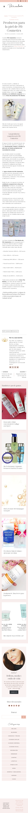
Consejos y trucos (14, 735)
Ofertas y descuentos (14, 771)
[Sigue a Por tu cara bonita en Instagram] (15, 367)
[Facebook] (21, 1)
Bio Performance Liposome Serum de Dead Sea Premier (13, 467)
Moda (14, 768)
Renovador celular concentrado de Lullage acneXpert (11, 424)
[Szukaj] (23, 717)
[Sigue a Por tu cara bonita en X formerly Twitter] (13, 367)
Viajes (14, 779)
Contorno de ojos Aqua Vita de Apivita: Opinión (7, 374)
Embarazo (14, 753)
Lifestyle (14, 761)
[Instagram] (25, 1)
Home (6, 15)
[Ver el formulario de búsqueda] (18, 1)
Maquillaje (14, 764)
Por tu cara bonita (11, 33)
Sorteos (14, 775)
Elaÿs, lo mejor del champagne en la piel (14, 510)
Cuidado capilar (14, 739)
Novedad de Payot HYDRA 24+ (14, 636)
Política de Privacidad (19, 810)
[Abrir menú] (4, 6)
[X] (23, 1)
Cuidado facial (14, 19)
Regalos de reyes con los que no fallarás (21, 374)
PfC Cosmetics (7, 331)
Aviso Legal (19, 807)
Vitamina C (15, 331)
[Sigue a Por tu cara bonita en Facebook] (10, 367)
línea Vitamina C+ (19, 46)
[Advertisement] (14, 67)
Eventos (14, 757)
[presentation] (14, 403)
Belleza (14, 728)
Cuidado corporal (14, 743)
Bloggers (14, 732)
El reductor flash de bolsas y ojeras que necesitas (13, 552)
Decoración (14, 750)
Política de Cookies (19, 804)
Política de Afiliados (19, 801)
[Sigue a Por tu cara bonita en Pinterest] (18, 367)
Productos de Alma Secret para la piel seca (14, 594)
